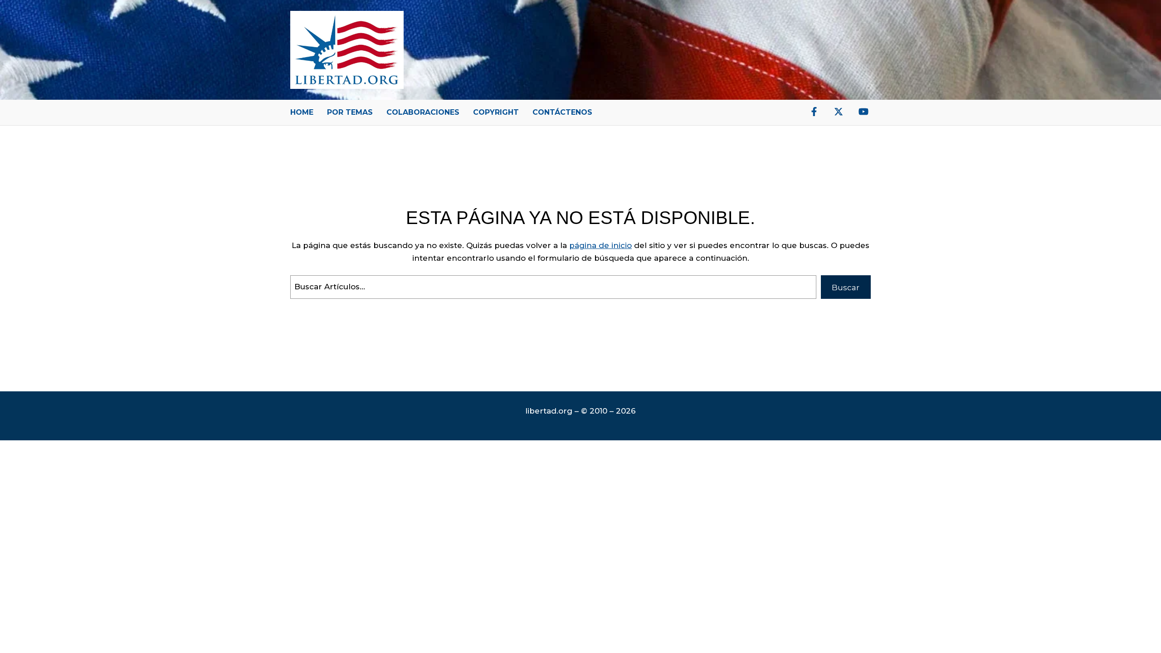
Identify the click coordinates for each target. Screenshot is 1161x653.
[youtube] (863, 111)
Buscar (845, 287)
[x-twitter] (838, 111)
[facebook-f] (814, 111)
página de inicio (600, 245)
